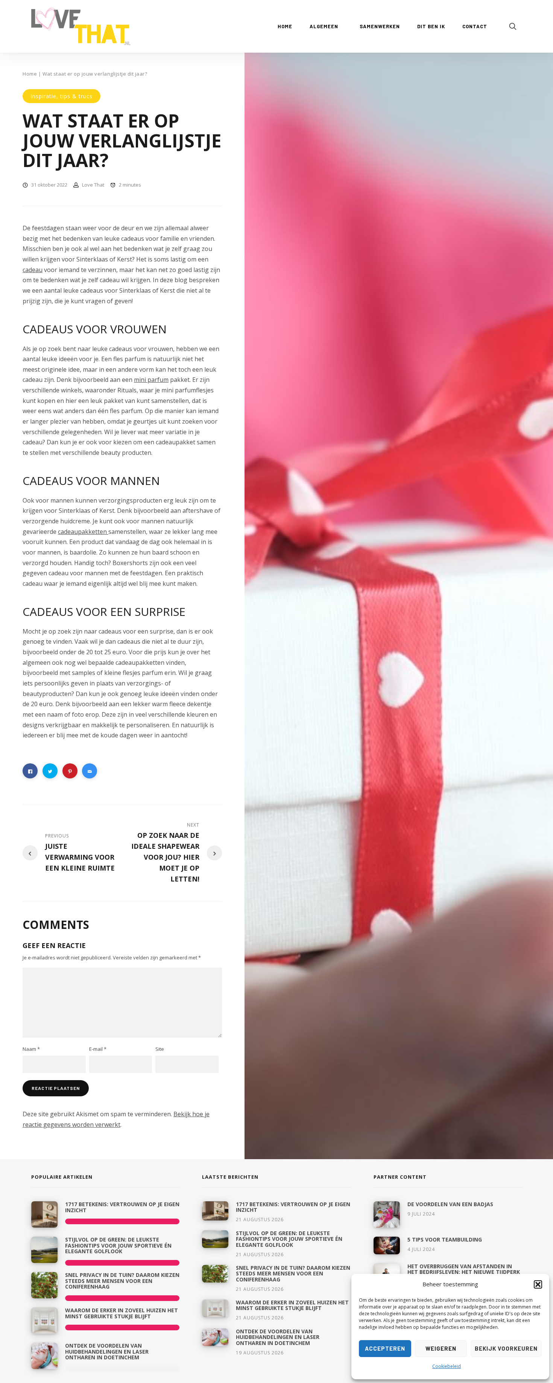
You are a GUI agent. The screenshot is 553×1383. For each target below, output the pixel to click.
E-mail (97, 1049)
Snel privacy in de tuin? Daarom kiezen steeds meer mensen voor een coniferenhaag (122, 1280)
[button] (538, 1284)
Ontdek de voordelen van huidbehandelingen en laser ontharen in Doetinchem (107, 1351)
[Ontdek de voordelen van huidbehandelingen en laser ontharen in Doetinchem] (44, 1356)
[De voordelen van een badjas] (387, 1214)
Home (30, 73)
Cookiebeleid (446, 1366)
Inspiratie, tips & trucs (61, 96)
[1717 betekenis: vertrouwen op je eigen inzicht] (44, 1214)
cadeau (33, 270)
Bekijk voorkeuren (506, 1348)
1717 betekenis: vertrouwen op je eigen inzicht (122, 1207)
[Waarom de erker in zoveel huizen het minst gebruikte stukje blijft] (44, 1320)
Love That (93, 184)
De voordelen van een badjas (450, 1204)
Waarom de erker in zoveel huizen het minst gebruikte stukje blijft (121, 1313)
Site (159, 1049)
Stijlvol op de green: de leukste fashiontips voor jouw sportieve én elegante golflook (118, 1245)
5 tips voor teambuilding (444, 1239)
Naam (31, 1049)
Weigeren (440, 1348)
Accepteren (385, 1348)
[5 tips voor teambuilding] (387, 1245)
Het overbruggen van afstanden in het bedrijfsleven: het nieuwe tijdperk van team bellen (463, 1272)
